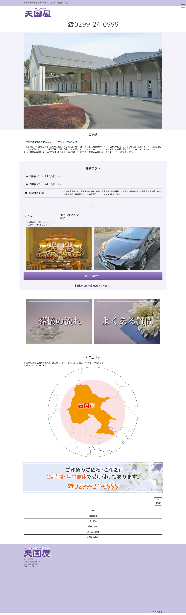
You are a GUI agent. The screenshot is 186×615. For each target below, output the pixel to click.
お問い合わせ (93, 537)
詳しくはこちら (93, 275)
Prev (27, 81)
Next (159, 81)
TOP (93, 511)
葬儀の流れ (93, 526)
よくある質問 (93, 532)
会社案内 (93, 516)
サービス (93, 521)
